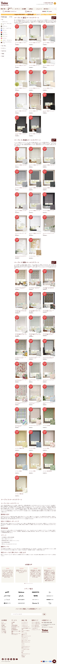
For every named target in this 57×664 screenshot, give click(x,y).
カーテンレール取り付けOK (25, 631)
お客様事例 (3, 629)
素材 (3, 56)
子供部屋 (23, 656)
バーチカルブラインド (25, 626)
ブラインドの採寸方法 (35, 622)
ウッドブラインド (25, 622)
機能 (3, 53)
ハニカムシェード (25, 625)
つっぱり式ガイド (35, 628)
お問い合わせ (3, 626)
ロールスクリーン (25, 623)
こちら (51, 627)
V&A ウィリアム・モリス (26, 640)
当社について (3, 623)
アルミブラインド (25, 637)
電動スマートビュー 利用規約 (15, 632)
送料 (12, 623)
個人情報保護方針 (14, 629)
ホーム (2, 622)
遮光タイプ (23, 655)
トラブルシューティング (36, 629)
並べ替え (4, 45)
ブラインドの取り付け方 (36, 623)
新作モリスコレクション (26, 641)
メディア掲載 (3, 632)
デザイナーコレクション (26, 653)
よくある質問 (3, 631)
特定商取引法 (13, 628)
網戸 (22, 652)
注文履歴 (13, 622)
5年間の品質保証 (14, 625)
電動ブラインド (24, 634)
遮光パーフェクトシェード (26, 636)
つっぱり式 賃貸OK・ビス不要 (26, 629)
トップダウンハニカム (25, 649)
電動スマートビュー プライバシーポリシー (15, 634)
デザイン (4, 48)
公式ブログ (3, 628)
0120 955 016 (48, 622)
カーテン (23, 644)
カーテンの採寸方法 (35, 625)
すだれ (23, 650)
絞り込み (7, 17)
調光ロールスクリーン (25, 647)
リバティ (23, 643)
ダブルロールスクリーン (26, 646)
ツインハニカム (24, 633)
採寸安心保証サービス (15, 626)
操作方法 (4, 51)
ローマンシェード (25, 639)
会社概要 (3, 625)
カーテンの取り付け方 (35, 626)
